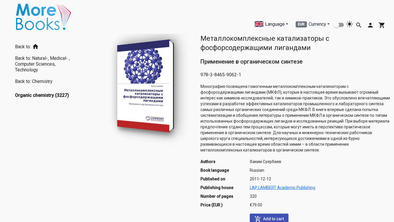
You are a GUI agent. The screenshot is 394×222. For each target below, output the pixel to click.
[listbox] (49, 69)
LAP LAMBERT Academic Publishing (282, 187)
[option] (49, 45)
